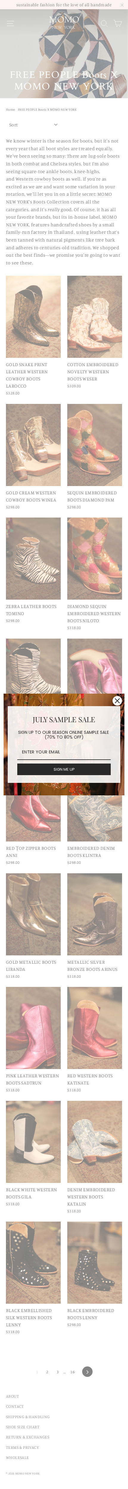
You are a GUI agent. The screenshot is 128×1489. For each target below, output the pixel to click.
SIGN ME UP (64, 769)
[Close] (117, 701)
